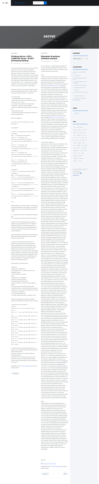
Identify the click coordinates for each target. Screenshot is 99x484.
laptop (82, 137)
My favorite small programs (81, 85)
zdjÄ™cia (75, 160)
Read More (15, 373)
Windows (80, 155)
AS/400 (75, 129)
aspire (79, 129)
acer (74, 127)
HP (73, 137)
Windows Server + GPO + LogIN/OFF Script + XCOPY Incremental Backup (22, 58)
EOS (77, 132)
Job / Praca (14, 53)
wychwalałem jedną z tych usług (54, 85)
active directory (80, 127)
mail (78, 140)
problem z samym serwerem (57, 117)
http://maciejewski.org (26, 366)
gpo (82, 135)
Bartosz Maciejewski (15, 63)
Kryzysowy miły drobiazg (80, 87)
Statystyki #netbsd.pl (79, 95)
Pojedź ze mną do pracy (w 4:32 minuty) (80, 82)
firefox (74, 135)
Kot (79, 137)
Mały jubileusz (78, 75)
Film (84, 132)
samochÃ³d (83, 148)
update (82, 153)
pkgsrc (85, 145)
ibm (76, 137)
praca (78, 148)
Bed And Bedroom (77, 99)
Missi (86, 140)
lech (86, 137)
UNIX (78, 153)
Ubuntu (74, 153)
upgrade (75, 155)
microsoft (82, 140)
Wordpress (75, 158)
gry (85, 135)
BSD (86, 129)
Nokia (83, 142)
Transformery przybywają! (80, 98)
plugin (74, 148)
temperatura (76, 150)
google (78, 135)
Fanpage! (77, 90)
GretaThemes (76, 175)
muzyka (75, 142)
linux (74, 140)
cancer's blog (19, 3)
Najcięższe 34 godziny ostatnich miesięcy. (50, 57)
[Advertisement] (49, 16)
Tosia (81, 150)
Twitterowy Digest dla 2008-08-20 (80, 78)
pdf (82, 145)
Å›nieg (79, 160)
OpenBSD (78, 145)
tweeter (85, 150)
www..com (76, 113)
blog (83, 129)
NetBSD (79, 142)
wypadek (81, 158)
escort (81, 132)
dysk (74, 132)
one (74, 145)
